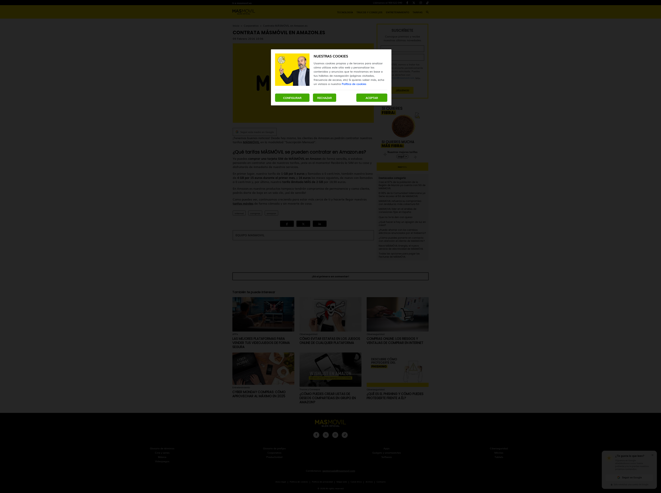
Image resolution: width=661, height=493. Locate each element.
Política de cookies (354, 84)
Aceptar (372, 98)
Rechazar (324, 98)
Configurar (292, 98)
